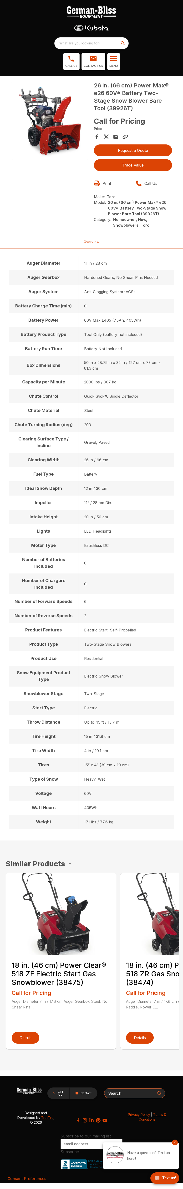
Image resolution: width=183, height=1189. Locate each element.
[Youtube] (104, 1120)
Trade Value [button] (133, 165)
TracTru (47, 1118)
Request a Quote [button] (133, 150)
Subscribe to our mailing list (86, 1136)
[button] (71, 61)
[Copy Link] (125, 137)
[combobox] (91, 43)
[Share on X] (106, 137)
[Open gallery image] (50, 121)
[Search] (159, 1093)
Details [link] (25, 1037)
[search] (123, 43)
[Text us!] (165, 1179)
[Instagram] (84, 1120)
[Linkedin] (91, 1120)
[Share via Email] (116, 137)
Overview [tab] (91, 242)
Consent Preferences (27, 1178)
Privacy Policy (139, 1115)
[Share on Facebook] (97, 137)
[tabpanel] (50, 121)
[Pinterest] (98, 1120)
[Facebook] (78, 1120)
